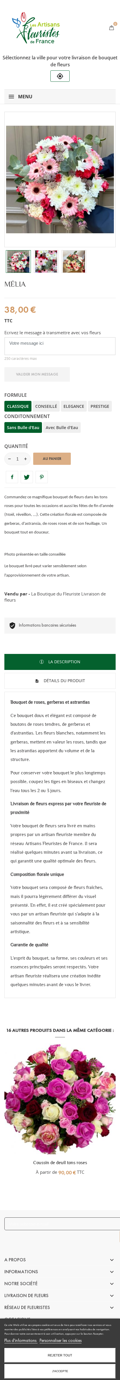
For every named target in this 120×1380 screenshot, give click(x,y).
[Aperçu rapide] (60, 1161)
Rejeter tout (60, 1355)
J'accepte (60, 1371)
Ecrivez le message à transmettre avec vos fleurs (52, 332)
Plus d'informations (21, 1340)
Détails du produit (64, 680)
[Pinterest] (42, 477)
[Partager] (12, 477)
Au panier (52, 458)
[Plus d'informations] (72, 1161)
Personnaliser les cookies (61, 1340)
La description (63, 661)
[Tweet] (27, 477)
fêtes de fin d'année (96, 506)
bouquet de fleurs (39, 825)
